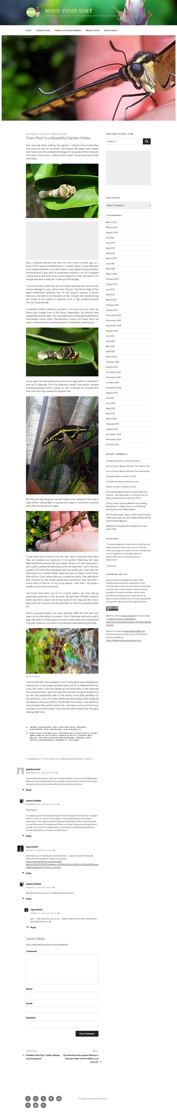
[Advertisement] (62, 240)
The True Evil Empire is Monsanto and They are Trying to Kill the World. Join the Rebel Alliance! (128, 517)
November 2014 (113, 439)
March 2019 (111, 258)
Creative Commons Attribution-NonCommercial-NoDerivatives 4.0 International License (128, 622)
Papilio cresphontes (42, 740)
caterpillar (65, 733)
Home (29, 30)
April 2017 (110, 294)
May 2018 (110, 269)
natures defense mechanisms (57, 738)
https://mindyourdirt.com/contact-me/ (123, 640)
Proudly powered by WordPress (92, 1098)
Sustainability (72, 729)
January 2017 (112, 310)
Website (31, 1018)
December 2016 (113, 315)
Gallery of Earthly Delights (68, 30)
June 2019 (110, 243)
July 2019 (110, 238)
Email (29, 1003)
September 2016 (114, 325)
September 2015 (114, 387)
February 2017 (112, 305)
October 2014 (112, 444)
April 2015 (110, 413)
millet (34, 738)
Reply (29, 790)
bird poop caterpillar (43, 733)
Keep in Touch (92, 30)
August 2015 (112, 393)
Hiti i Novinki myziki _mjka (117, 514)
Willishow (110, 526)
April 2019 (110, 253)
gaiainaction (33, 769)
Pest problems (53, 729)
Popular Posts (43, 30)
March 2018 (111, 274)
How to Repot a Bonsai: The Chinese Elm (131, 466)
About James (110, 30)
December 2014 (113, 434)
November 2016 (113, 320)
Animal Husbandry (41, 727)
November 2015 (113, 377)
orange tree (83, 738)
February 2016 (112, 362)
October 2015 (112, 382)
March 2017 (111, 300)
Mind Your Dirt (69, 11)
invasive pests (68, 735)
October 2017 (112, 279)
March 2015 (111, 418)
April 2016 (110, 351)
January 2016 (112, 367)
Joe (107, 466)
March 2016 (111, 356)
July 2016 (110, 336)
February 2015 (112, 424)
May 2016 (110, 346)
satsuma (74, 740)
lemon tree (85, 735)
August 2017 (112, 284)
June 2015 (110, 403)
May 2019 (110, 248)
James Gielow (58, 134)
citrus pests (82, 733)
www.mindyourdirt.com (134, 631)
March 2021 (111, 222)
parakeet (61, 740)
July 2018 (110, 263)
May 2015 (110, 408)
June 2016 (110, 341)
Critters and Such (64, 727)
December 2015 (113, 372)
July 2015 (110, 398)
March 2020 (111, 227)
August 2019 (112, 232)
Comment (31, 951)
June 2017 (110, 289)
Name (29, 989)
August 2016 (112, 331)
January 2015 (112, 429)
